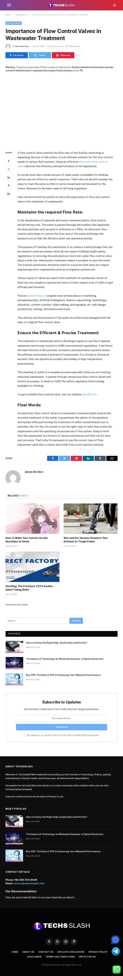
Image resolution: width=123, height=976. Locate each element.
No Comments (57, 46)
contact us (45, 952)
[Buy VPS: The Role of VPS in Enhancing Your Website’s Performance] (14, 679)
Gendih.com (89, 394)
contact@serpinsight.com (29, 883)
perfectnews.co (36, 295)
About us (28, 952)
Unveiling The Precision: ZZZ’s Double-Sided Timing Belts (29, 588)
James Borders (22, 46)
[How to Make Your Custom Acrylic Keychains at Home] (32, 518)
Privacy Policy (81, 735)
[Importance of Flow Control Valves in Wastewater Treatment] (61, 108)
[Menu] (9, 5)
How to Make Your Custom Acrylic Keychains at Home (26, 539)
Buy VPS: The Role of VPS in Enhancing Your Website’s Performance (63, 675)
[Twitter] (8, 169)
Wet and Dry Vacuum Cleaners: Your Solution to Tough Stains (86, 539)
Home (15, 952)
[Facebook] (8, 161)
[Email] (8, 193)
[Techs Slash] (61, 5)
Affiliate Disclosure (71, 952)
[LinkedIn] (8, 177)
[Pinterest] (8, 185)
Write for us (87, 957)
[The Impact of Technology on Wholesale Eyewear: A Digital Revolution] (14, 663)
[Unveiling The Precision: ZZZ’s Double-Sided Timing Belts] (32, 567)
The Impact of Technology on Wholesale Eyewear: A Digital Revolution (64, 659)
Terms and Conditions (60, 957)
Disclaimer (34, 957)
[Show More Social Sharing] (78, 55)
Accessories (13, 23)
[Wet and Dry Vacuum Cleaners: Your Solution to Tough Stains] (91, 518)
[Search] (114, 5)
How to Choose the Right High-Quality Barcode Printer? (56, 643)
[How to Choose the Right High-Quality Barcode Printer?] (14, 647)
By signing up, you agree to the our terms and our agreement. (63, 735)
